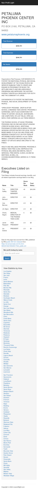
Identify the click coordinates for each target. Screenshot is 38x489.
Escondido (7, 325)
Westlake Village (9, 476)
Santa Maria (7, 461)
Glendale (6, 294)
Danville (6, 353)
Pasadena (7, 383)
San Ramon (7, 441)
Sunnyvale (7, 447)
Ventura (6, 410)
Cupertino (7, 323)
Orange (6, 306)
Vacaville (6, 467)
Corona (6, 439)
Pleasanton (7, 414)
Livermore (7, 372)
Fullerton (6, 426)
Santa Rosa (7, 389)
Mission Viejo (8, 473)
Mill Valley (7, 465)
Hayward (6, 337)
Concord (6, 434)
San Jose (7, 275)
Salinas (6, 428)
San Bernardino (9, 314)
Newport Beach (8, 391)
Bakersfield (7, 283)
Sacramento (7, 377)
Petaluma (7, 335)
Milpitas (6, 471)
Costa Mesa (7, 318)
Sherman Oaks (8, 422)
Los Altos (6, 430)
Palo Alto (6, 286)
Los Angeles (7, 271)
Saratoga (6, 341)
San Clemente (8, 366)
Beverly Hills (7, 288)
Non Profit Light (8, 2)
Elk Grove (7, 327)
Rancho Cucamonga (10, 347)
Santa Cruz (7, 304)
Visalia (6, 416)
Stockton (6, 393)
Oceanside (7, 459)
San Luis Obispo (9, 308)
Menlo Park (7, 443)
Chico (5, 316)
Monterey (7, 343)
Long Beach (7, 381)
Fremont (6, 400)
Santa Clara (7, 320)
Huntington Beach (9, 298)
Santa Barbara (8, 281)
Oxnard (6, 357)
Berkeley (6, 385)
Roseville (6, 418)
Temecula (7, 331)
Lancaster (7, 370)
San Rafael (7, 395)
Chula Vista (7, 351)
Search (7, 258)
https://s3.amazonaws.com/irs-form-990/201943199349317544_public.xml (14, 245)
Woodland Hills (8, 312)
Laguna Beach (8, 355)
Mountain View (8, 451)
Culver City (7, 432)
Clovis (5, 463)
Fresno (6, 277)
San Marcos (7, 368)
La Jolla (6, 302)
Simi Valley (7, 469)
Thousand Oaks (9, 345)
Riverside (7, 290)
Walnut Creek (8, 300)
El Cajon (6, 339)
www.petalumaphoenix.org (15, 34)
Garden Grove (8, 453)
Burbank (6, 420)
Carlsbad (6, 412)
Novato (6, 457)
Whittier (6, 364)
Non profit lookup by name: (13, 250)
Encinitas (6, 445)
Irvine (5, 279)
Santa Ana (7, 292)
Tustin (5, 449)
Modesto (6, 296)
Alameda (6, 329)
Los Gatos (7, 349)
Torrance (6, 402)
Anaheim (6, 397)
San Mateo (7, 310)
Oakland (6, 379)
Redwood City (8, 424)
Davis (5, 436)
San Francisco (8, 375)
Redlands (7, 333)
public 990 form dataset (14, 242)
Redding (6, 406)
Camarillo (7, 359)
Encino (6, 408)
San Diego (7, 273)
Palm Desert (7, 455)
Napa (5, 404)
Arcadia (6, 362)
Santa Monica (8, 387)
